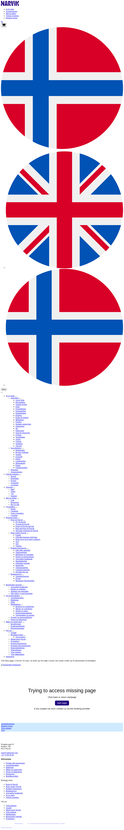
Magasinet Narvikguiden (25, 581)
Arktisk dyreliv (21, 405)
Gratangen (15, 483)
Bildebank (15, 600)
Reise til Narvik (17, 520)
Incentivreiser (16, 624)
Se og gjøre (10, 396)
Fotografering (21, 411)
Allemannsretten (22, 568)
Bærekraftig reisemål (14, 585)
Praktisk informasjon (18, 548)
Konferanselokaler (18, 626)
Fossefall (19, 457)
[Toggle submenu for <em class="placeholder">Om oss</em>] (13, 631)
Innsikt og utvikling (18, 589)
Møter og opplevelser (14, 622)
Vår (12, 494)
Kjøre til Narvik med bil (25, 526)
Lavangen (14, 485)
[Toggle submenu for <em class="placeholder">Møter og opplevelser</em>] (23, 622)
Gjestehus (14, 511)
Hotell (13, 509)
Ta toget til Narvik (22, 524)
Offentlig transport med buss (26, 537)
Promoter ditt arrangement (21, 646)
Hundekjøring (21, 413)
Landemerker (21, 461)
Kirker (18, 459)
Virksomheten (16, 650)
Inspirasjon (10, 657)
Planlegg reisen (11, 18)
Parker (18, 465)
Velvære (19, 446)
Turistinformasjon (22, 576)
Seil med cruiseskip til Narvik (27, 531)
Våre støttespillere (17, 654)
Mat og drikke (11, 498)
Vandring (19, 444)
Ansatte (13, 633)
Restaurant (15, 502)
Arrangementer (11, 11)
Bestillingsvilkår (17, 635)
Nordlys (19, 422)
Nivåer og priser (22, 611)
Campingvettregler (23, 570)
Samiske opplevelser (23, 424)
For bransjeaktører (13, 596)
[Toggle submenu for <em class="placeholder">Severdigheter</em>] (23, 448)
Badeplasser (20, 450)
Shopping (14, 470)
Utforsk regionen (12, 16)
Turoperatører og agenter (25, 615)
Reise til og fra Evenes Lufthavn (28, 539)
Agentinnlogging (17, 598)
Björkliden (15, 478)
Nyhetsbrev (15, 641)
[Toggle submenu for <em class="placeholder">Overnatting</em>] (16, 507)
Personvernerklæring (19, 643)
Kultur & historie (22, 418)
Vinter (13, 492)
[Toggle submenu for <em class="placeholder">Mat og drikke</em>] (18, 498)
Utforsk (18, 441)
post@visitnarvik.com (9, 753)
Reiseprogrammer (17, 628)
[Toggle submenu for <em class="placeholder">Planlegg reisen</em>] (19, 518)
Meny (4, 389)
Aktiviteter (15, 398)
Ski (17, 428)
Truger (18, 439)
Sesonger (9, 487)
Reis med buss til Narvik (25, 528)
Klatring (19, 415)
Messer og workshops (24, 609)
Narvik (13, 476)
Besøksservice (16, 574)
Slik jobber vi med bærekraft (21, 593)
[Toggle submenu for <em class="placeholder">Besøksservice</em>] (23, 574)
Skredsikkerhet (21, 561)
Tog (17, 544)
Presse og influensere (19, 620)
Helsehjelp (20, 565)
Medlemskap (15, 604)
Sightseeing (20, 426)
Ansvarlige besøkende (24, 559)
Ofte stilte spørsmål (23, 550)
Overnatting (10, 507)
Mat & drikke (11, 14)
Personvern (10, 774)
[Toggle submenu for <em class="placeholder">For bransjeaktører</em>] (21, 596)
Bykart (18, 578)
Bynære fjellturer (22, 452)
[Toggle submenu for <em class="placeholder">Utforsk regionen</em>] (20, 474)
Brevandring (20, 402)
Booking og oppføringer (25, 607)
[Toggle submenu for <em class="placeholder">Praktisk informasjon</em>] (28, 548)
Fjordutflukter (21, 409)
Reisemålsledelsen (18, 648)
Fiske (18, 407)
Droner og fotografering (25, 557)
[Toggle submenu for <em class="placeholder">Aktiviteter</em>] (20, 398)
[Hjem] (10, 5)
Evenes (13, 481)
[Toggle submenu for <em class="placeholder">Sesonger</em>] (14, 487)
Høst (12, 489)
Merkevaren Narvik (18, 639)
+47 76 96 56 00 (7, 755)
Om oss (9, 630)
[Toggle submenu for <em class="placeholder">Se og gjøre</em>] (16, 396)
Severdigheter (16, 448)
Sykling (18, 435)
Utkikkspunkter (21, 468)
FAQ (3, 730)
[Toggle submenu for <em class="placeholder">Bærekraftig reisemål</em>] (23, 585)
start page (62, 703)
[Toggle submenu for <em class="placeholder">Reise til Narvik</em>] (24, 520)
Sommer (14, 496)
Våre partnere (16, 652)
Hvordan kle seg (22, 572)
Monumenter (20, 463)
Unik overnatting (17, 513)
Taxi (17, 542)
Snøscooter (20, 431)
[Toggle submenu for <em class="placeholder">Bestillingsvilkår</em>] (24, 635)
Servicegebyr (21, 637)
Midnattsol (20, 420)
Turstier (18, 455)
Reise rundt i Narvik (18, 533)
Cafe (12, 500)
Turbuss (19, 546)
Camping (14, 515)
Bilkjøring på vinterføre (24, 555)
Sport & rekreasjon (23, 433)
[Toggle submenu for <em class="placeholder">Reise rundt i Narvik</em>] (28, 533)
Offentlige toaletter (23, 563)
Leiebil (18, 535)
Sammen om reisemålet (19, 591)
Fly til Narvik (21, 522)
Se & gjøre (10, 9)
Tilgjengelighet (21, 552)
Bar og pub (15, 505)
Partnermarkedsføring (24, 613)
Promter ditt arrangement (15, 763)
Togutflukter (20, 437)
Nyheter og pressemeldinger (21, 617)
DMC (13, 602)
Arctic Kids (20, 400)
